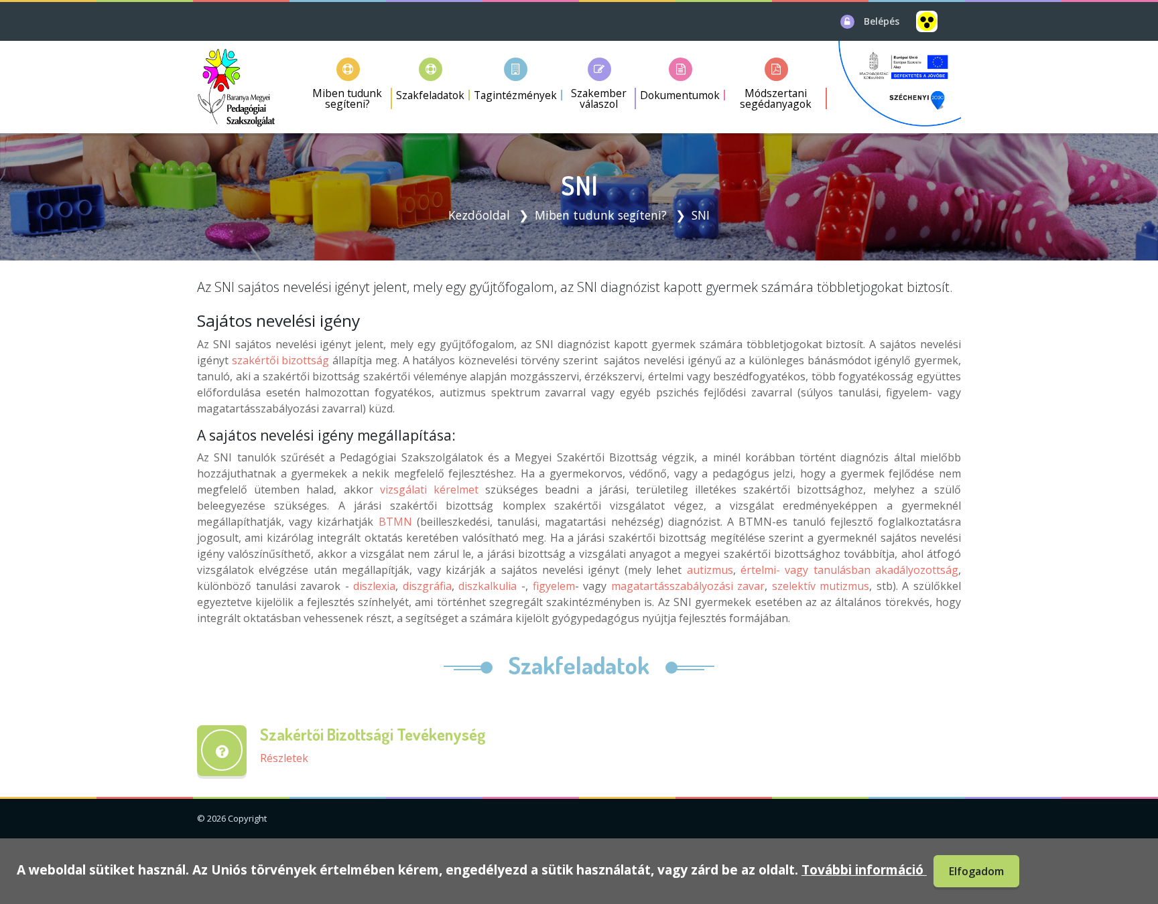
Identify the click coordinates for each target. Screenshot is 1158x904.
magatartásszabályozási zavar (688, 586)
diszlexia (374, 586)
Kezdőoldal (479, 215)
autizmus (710, 569)
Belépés (881, 21)
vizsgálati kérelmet (429, 489)
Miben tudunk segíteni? (601, 215)
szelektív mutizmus (821, 586)
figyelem (554, 586)
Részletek (284, 758)
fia (446, 586)
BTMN (395, 521)
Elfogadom (976, 871)
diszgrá (421, 586)
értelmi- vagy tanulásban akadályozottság (849, 569)
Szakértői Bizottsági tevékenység (373, 734)
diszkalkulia (487, 586)
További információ (864, 869)
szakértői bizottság (281, 360)
